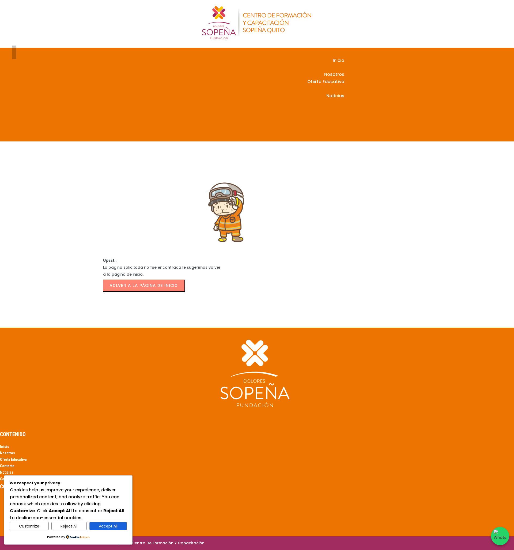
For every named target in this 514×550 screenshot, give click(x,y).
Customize (29, 526)
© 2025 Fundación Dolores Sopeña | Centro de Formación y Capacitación (133, 543)
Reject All (69, 526)
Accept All (108, 526)
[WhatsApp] (500, 536)
